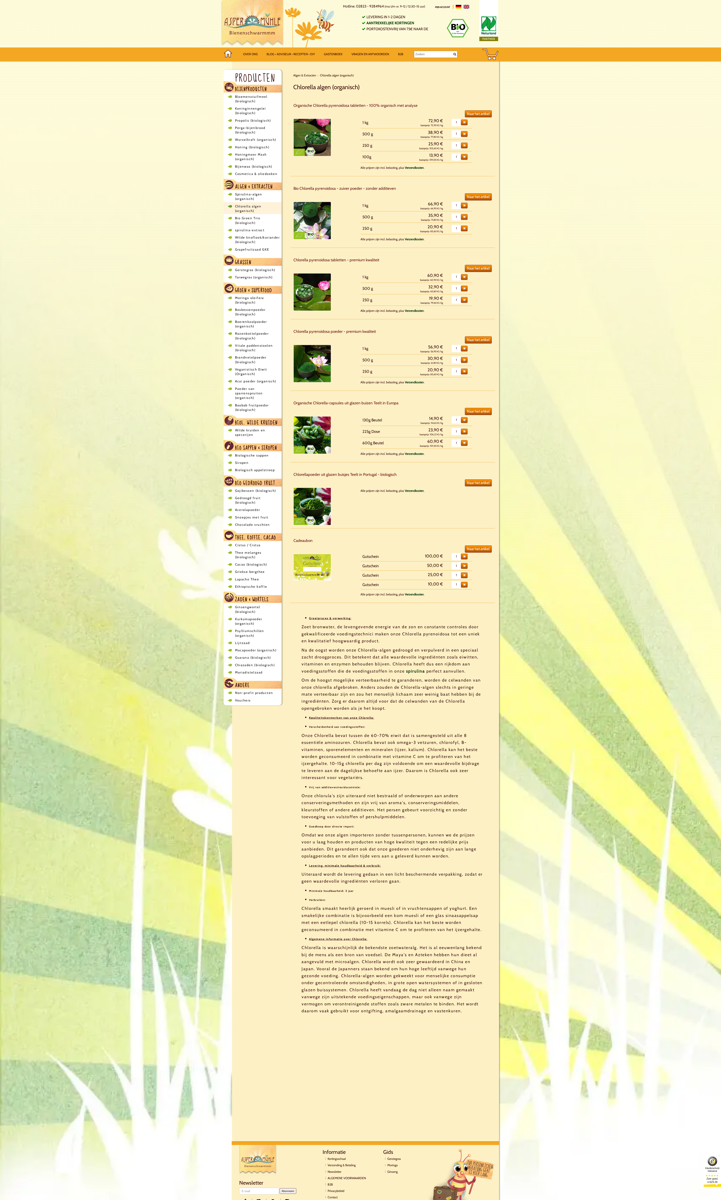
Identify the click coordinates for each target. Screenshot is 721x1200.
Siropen (242, 463)
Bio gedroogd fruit (254, 483)
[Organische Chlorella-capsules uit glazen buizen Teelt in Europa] (312, 435)
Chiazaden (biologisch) (255, 665)
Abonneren (288, 1191)
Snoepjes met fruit (251, 517)
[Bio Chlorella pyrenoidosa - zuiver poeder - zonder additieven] (312, 220)
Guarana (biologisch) (253, 657)
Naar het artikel (478, 113)
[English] (466, 7)
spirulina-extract (250, 230)
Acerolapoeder (247, 510)
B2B (400, 54)
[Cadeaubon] (312, 567)
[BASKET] (491, 54)
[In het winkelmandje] (464, 122)
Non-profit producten (254, 693)
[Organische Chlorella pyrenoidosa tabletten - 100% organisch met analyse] (312, 137)
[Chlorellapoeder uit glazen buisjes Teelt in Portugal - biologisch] (312, 506)
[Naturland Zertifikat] (488, 27)
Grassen (242, 262)
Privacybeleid (336, 1191)
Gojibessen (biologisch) (255, 491)
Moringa (392, 1165)
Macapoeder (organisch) (256, 650)
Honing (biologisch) (252, 147)
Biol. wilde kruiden (256, 422)
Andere (242, 685)
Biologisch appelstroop (255, 470)
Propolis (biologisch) (253, 120)
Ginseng (392, 1172)
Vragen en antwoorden (370, 54)
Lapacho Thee (247, 579)
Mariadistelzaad (249, 672)
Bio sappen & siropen (255, 447)
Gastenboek (333, 54)
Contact (333, 1197)
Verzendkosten (414, 167)
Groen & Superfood (253, 290)
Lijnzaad (242, 643)
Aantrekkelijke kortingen (390, 23)
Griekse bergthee (250, 572)
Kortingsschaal (337, 1159)
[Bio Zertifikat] (457, 28)
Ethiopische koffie (251, 586)
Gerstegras (394, 1159)
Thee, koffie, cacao (255, 537)
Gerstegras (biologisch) (255, 270)
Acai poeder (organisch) (255, 381)
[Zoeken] (454, 54)
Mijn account (443, 7)
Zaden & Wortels (251, 599)
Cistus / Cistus (248, 545)
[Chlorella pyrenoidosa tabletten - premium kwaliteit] (312, 292)
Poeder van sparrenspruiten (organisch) (249, 393)
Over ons (250, 54)
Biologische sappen (252, 455)
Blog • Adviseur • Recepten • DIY (291, 54)
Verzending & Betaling (342, 1165)
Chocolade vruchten (252, 525)
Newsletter (334, 1172)
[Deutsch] (458, 7)
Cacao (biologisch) (251, 564)
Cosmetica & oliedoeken (256, 174)
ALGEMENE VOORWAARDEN (347, 1178)
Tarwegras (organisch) (254, 277)
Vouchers (243, 700)
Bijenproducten (250, 89)
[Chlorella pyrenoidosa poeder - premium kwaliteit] (312, 363)
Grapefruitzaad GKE (252, 249)
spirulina (415, 671)
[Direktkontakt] (461, 1179)
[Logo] (252, 23)
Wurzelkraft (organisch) (255, 140)
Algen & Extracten (253, 186)
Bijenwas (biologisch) (253, 166)
